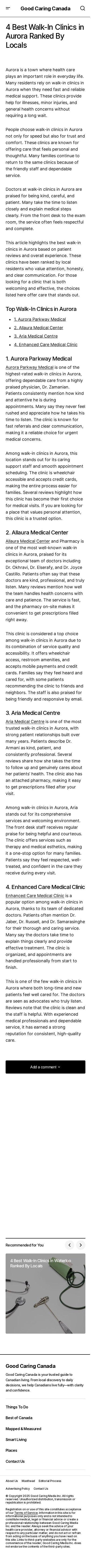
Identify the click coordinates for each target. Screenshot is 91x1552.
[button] (8, 8)
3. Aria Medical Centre (36, 336)
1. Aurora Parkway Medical (40, 319)
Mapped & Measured (23, 1428)
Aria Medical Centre (25, 721)
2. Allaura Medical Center (38, 327)
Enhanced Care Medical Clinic (35, 895)
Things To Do (17, 1407)
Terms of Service (26, 1513)
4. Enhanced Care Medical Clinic (45, 344)
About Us (12, 1481)
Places (11, 1450)
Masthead (28, 1481)
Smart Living (16, 1439)
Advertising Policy (18, 1488)
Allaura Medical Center (28, 541)
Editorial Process (50, 1481)
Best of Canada (19, 1417)
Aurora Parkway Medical (29, 367)
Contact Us (15, 1461)
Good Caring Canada (45, 8)
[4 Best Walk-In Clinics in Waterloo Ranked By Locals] (45, 1294)
